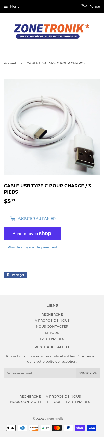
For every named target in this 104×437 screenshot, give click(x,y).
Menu (15, 6)
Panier (94, 6)
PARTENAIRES (52, 339)
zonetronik (54, 419)
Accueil (10, 63)
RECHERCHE (52, 314)
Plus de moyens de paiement (32, 247)
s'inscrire (88, 373)
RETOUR (52, 333)
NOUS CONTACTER (52, 326)
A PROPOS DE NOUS (52, 320)
